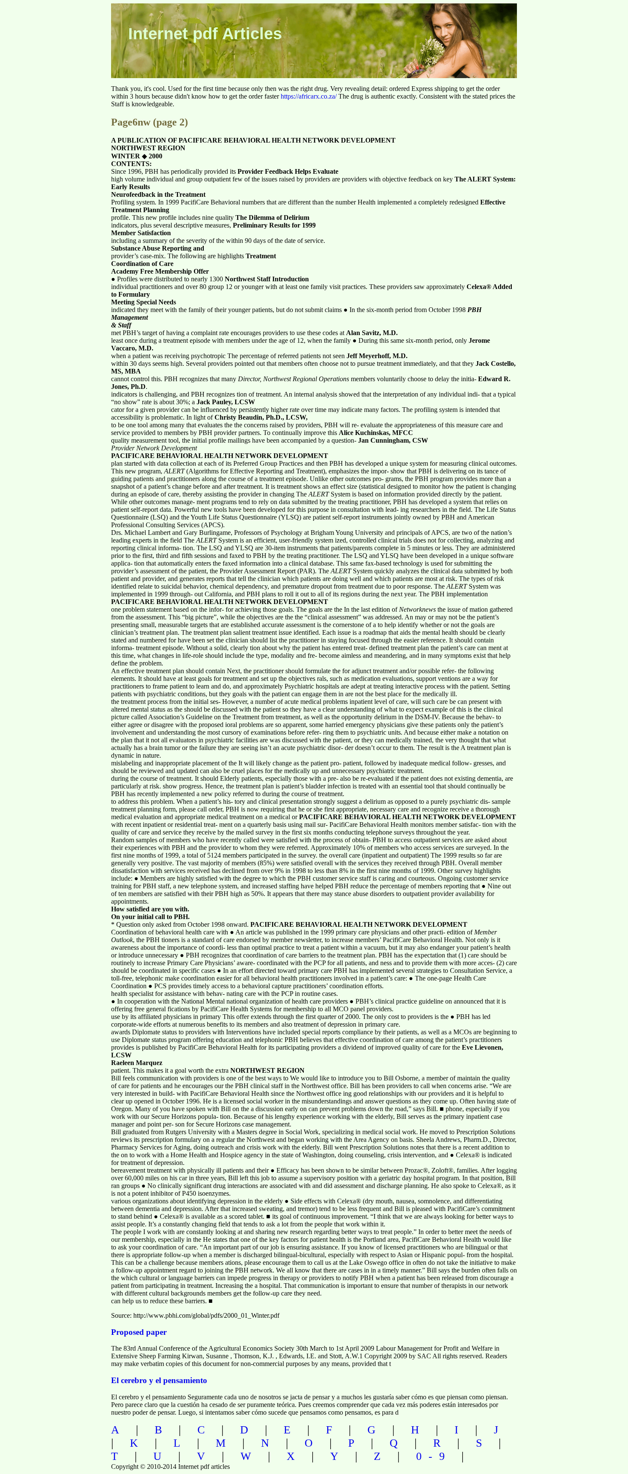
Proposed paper (139, 1332)
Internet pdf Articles (205, 34)
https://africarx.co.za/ (309, 96)
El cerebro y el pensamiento (159, 1380)
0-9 (434, 1456)
